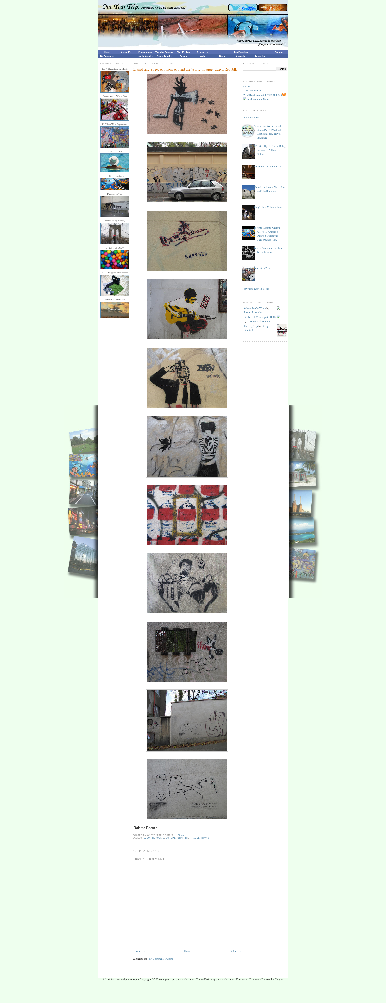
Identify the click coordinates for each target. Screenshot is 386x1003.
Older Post (235, 951)
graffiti (182, 838)
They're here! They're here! (268, 207)
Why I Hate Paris (249, 117)
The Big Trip (251, 326)
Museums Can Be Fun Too (268, 166)
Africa (222, 56)
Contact (279, 52)
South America (164, 56)
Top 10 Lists (183, 52)
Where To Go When (255, 308)
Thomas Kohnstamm (258, 321)
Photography (145, 52)
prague (195, 838)
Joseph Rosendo (253, 312)
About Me (126, 52)
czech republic (154, 838)
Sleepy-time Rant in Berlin (254, 288)
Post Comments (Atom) (160, 958)
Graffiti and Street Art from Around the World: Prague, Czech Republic (185, 69)
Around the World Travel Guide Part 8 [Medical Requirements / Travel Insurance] (267, 132)
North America (145, 56)
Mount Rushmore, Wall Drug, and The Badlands (270, 189)
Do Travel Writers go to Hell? (260, 317)
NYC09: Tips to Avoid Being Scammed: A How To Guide (270, 150)
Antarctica (260, 56)
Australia (240, 56)
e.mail (246, 86)
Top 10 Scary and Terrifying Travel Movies (269, 250)
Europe (183, 56)
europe (171, 838)
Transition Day (262, 268)
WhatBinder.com (252, 95)
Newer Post (139, 951)
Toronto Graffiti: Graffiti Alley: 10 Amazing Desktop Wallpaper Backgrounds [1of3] (267, 233)
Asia (202, 56)
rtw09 (205, 838)
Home (107, 52)
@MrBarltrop (253, 90)
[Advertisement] (193, 993)
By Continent (107, 56)
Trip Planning (241, 52)
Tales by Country (164, 52)
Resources (202, 52)
